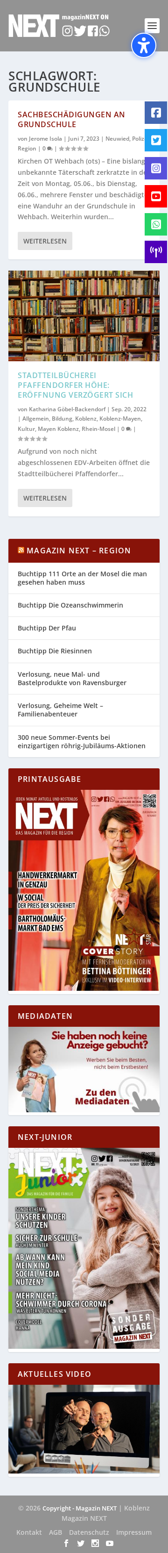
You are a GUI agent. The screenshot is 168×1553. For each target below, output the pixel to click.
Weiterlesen (45, 240)
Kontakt (29, 1532)
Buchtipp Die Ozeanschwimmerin (70, 605)
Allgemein (35, 418)
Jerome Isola (45, 139)
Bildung (62, 418)
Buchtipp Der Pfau (47, 627)
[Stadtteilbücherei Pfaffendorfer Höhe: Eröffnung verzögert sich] (84, 316)
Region (27, 148)
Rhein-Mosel (98, 429)
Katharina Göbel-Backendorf (67, 409)
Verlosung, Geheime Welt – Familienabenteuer (60, 709)
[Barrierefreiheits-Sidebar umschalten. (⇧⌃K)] (143, 45)
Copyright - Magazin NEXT (79, 1508)
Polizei (140, 139)
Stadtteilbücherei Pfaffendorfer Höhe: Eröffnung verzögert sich (75, 385)
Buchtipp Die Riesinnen (55, 650)
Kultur (26, 429)
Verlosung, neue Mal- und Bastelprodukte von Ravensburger (72, 678)
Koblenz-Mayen (120, 418)
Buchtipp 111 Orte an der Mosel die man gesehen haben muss (82, 578)
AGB (55, 1532)
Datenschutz (89, 1532)
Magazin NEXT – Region (79, 550)
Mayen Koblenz (58, 429)
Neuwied (117, 139)
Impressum (134, 1532)
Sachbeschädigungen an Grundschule (72, 119)
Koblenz (86, 418)
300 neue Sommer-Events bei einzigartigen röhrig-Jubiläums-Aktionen (82, 741)
